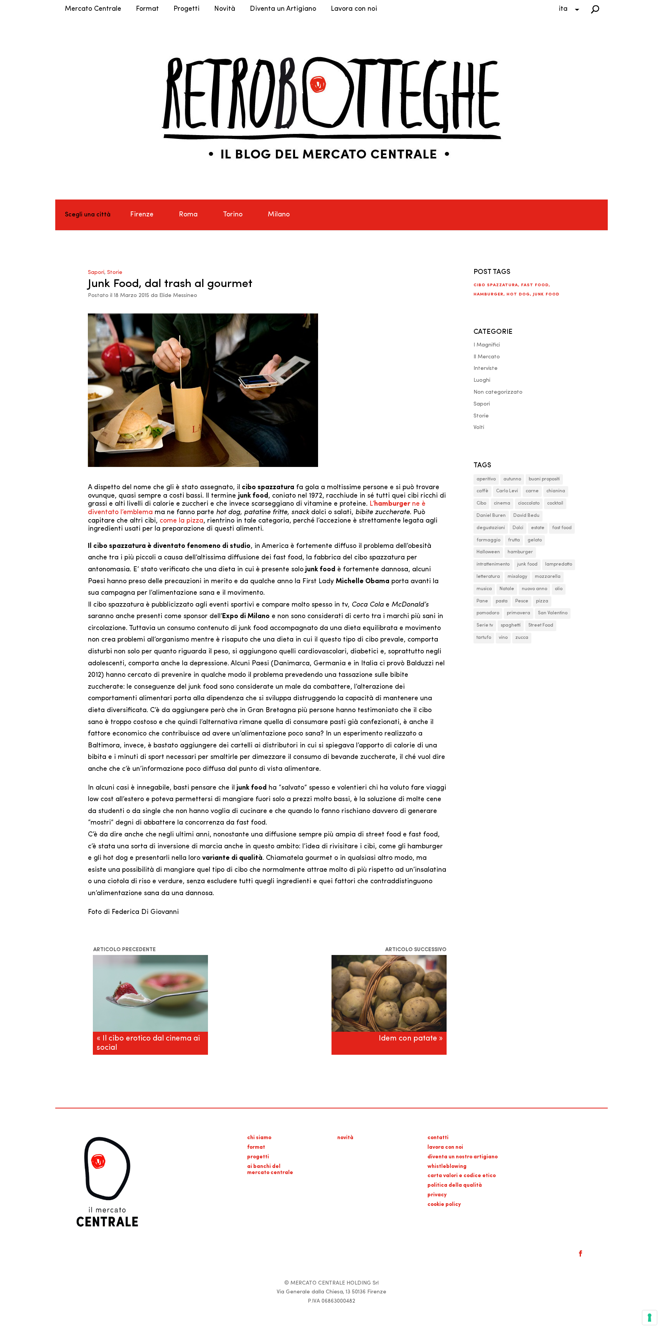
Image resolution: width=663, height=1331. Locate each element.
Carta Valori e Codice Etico (461, 1176)
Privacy (437, 1195)
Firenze (141, 214)
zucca (521, 637)
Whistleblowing (447, 1166)
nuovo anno (534, 589)
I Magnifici (486, 345)
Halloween (488, 552)
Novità (224, 9)
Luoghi (481, 380)
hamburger (488, 294)
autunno (512, 479)
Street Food (540, 625)
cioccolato (528, 503)
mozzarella (548, 576)
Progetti (186, 9)
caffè (482, 491)
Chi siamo (259, 1138)
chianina (555, 491)
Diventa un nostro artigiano (462, 1157)
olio (558, 589)
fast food (535, 285)
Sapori (96, 272)
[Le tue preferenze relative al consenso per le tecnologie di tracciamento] (649, 1317)
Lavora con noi (354, 9)
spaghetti (511, 625)
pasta (502, 601)
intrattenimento (493, 564)
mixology (517, 576)
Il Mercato (486, 357)
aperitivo (486, 479)
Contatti (438, 1138)
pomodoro (488, 613)
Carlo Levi (507, 491)
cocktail (555, 503)
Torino (232, 214)
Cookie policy (444, 1204)
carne (532, 491)
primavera (518, 613)
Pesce (521, 601)
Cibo (481, 503)
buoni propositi (544, 479)
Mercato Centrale (93, 9)
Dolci (518, 528)
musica (484, 589)
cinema (502, 503)
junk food (546, 294)
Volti (478, 427)
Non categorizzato (498, 392)
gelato (535, 540)
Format (147, 9)
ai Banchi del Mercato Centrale (270, 1170)
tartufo (484, 637)
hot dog (518, 294)
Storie (114, 272)
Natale (507, 589)
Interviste (485, 368)
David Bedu (526, 515)
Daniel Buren (491, 515)
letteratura (488, 576)
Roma (188, 214)
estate (537, 528)
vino (503, 637)
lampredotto (558, 564)
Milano (279, 214)
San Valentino (552, 613)
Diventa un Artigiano (283, 9)
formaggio (488, 540)
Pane (482, 601)
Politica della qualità (454, 1185)
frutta (514, 540)
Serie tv (485, 625)
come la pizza (181, 521)
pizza (542, 601)
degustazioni (491, 528)
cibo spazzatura (495, 285)
